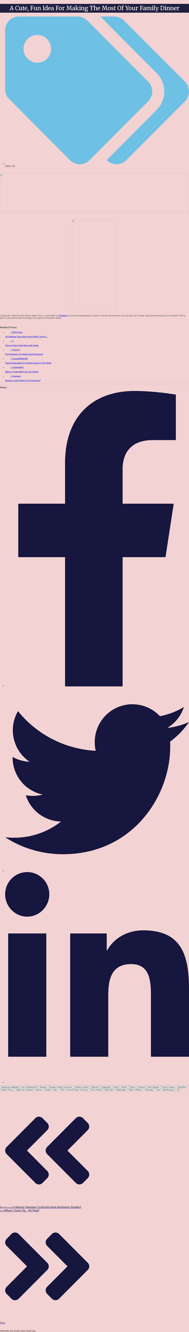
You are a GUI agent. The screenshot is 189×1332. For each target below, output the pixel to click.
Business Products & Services (60, 1087)
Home (8, 166)
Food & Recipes (153, 1087)
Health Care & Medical (24, 1090)
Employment (106, 1087)
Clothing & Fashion (82, 1087)
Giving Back (181, 1087)
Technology (149, 1090)
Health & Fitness (7, 1090)
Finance (132, 1087)
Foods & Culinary (168, 1087)
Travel (158, 1090)
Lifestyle (47, 1090)
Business (43, 1087)
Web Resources (169, 1090)
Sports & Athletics (135, 1090)
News (55, 1090)
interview (38, 1090)
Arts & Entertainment (29, 1087)
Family (115, 1087)
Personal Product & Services (77, 1090)
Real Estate (109, 1090)
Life (13, 166)
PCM (62, 1090)
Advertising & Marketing (10, 1087)
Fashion (124, 1087)
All (178, 1090)
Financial (141, 1087)
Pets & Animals (96, 1090)
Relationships (121, 1090)
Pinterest (63, 316)
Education (95, 1087)
